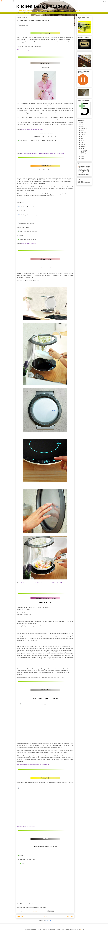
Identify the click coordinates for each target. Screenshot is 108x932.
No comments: (42, 911)
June (82, 138)
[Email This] (48, 911)
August (82, 134)
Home (19, 12)
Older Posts (70, 916)
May (82, 140)
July (82, 136)
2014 (80, 126)
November (83, 128)
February (83, 146)
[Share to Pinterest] (53, 911)
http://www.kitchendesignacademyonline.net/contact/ (29, 50)
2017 (80, 122)
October (83, 130)
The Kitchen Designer (84, 166)
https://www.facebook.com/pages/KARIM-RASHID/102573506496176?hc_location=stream (42, 153)
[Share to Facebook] (52, 911)
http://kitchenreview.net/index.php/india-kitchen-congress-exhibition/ (33, 764)
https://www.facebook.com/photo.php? (26, 826)
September (83, 132)
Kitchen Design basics (29, 12)
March (82, 144)
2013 (80, 156)
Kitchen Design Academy (42, 6)
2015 (80, 124)
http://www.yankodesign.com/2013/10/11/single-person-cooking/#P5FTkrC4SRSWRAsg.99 (42, 582)
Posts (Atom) (48, 920)
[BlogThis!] (49, 911)
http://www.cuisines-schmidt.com (28, 243)
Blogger (81, 929)
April (82, 142)
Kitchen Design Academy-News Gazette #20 (33, 20)
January (83, 148)
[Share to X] (50, 911)
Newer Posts (20, 916)
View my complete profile (83, 174)
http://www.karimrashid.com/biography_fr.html (32, 129)
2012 (80, 158)
